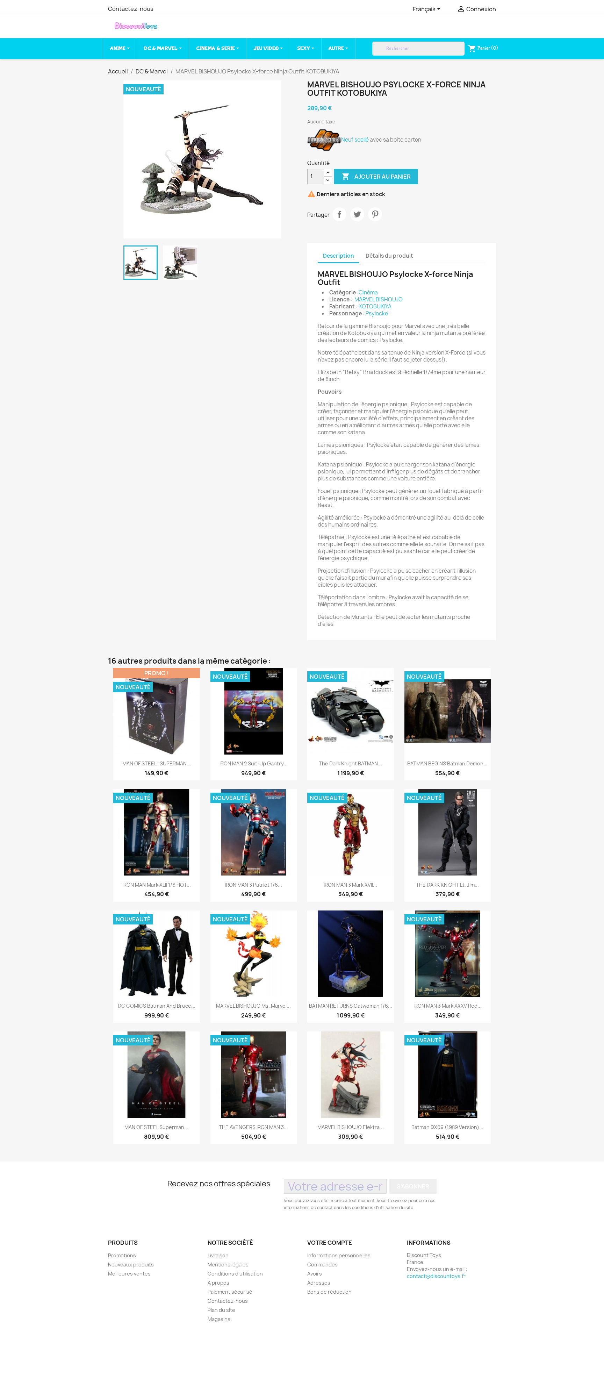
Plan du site (221, 1310)
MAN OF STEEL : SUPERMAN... (156, 763)
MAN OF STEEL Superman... (156, 1127)
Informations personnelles (339, 1255)
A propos (218, 1282)
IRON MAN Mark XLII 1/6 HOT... (156, 884)
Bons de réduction (329, 1291)
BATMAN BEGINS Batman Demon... (447, 763)
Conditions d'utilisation (235, 1273)
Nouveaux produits (131, 1264)
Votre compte (329, 1242)
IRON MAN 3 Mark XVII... (350, 884)
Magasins (219, 1319)
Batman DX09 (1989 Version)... (447, 1127)
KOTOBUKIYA (375, 306)
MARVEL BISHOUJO (378, 299)
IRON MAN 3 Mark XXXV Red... (448, 1005)
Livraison (218, 1255)
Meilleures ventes (129, 1273)
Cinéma (368, 292)
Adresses (318, 1282)
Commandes (322, 1264)
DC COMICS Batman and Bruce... (156, 1005)
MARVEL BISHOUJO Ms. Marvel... (253, 1005)
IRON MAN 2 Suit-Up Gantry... (254, 763)
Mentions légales (228, 1264)
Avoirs (314, 1273)
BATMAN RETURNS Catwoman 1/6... (350, 1005)
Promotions (122, 1255)
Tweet (357, 214)
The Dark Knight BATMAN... (350, 763)
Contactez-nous (130, 9)
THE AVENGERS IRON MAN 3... (253, 1127)
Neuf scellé (355, 139)
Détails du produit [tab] (389, 255)
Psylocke (377, 313)
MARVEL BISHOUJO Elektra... (350, 1127)
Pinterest (375, 214)
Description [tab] (338, 255)
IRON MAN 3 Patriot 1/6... (253, 884)
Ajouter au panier (376, 176)
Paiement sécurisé (230, 1291)
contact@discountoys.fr (436, 1276)
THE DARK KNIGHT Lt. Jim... (447, 884)
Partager (339, 214)
